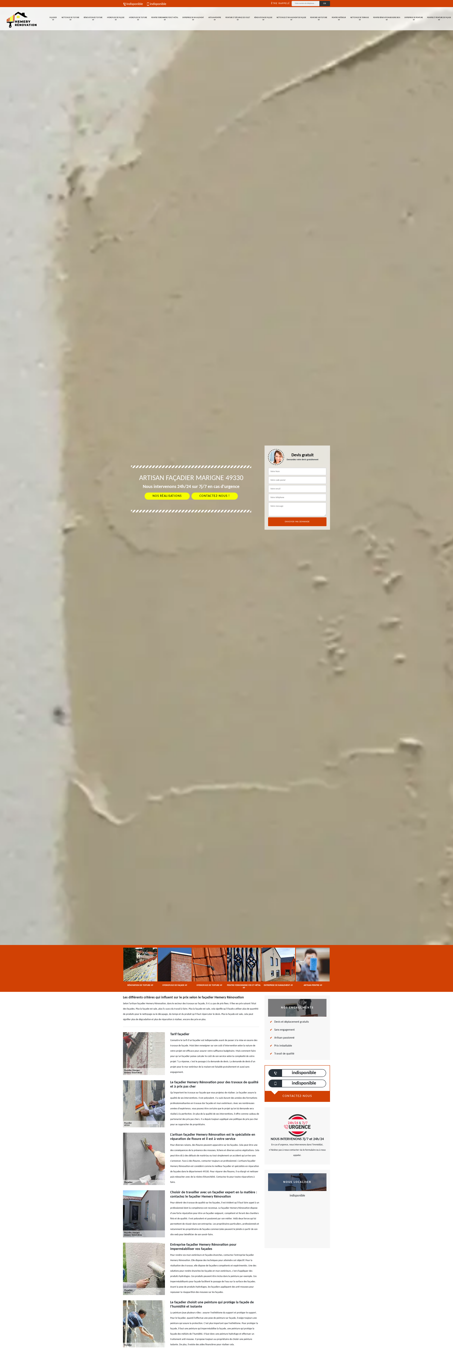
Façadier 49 (53, 19)
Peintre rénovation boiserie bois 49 (386, 19)
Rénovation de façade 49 (263, 19)
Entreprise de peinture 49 (414, 19)
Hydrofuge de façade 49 (115, 19)
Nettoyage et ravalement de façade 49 (291, 19)
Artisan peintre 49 (214, 19)
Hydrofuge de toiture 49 (138, 19)
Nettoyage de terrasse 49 (359, 19)
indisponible (135, 4)
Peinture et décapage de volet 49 (237, 19)
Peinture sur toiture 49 (318, 19)
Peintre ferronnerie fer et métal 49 (164, 19)
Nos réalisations (167, 496)
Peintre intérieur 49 (339, 19)
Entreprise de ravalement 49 (193, 19)
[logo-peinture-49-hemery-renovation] (21, 18)
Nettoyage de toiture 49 (70, 19)
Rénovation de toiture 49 (93, 19)
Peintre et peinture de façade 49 (439, 19)
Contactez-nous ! (214, 496)
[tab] (226, 540)
